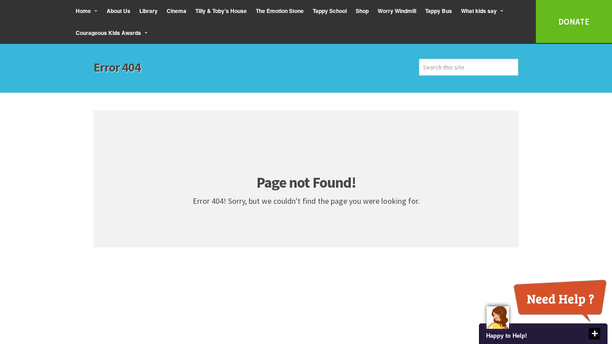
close (594, 334)
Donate (574, 21)
